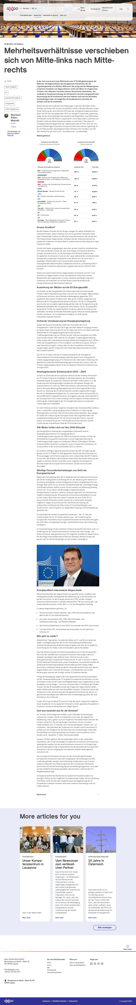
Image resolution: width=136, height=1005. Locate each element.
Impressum (46, 1001)
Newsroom (37, 15)
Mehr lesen (26, 918)
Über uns (63, 15)
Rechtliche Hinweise (59, 1001)
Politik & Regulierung (11, 109)
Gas (48, 967)
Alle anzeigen (105, 927)
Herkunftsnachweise (54, 972)
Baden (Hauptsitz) (10, 87)
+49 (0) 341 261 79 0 (12, 972)
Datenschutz (73, 1001)
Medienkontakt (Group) (107, 9)
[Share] (5, 81)
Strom (49, 965)
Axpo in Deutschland (76, 963)
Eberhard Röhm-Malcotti (12, 98)
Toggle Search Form (128, 9)
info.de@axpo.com (11, 969)
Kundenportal (95, 9)
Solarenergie (51, 970)
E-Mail (13, 127)
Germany (26, 8)
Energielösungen (26, 15)
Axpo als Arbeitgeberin (77, 965)
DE (33, 8)
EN (36, 8)
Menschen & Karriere (50, 15)
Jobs (121, 9)
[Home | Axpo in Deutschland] (13, 9)
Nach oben (128, 949)
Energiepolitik (9, 103)
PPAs (49, 963)
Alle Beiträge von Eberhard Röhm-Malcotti (14, 133)
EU (6, 92)
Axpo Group (82, 9)
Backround (41, 794)
